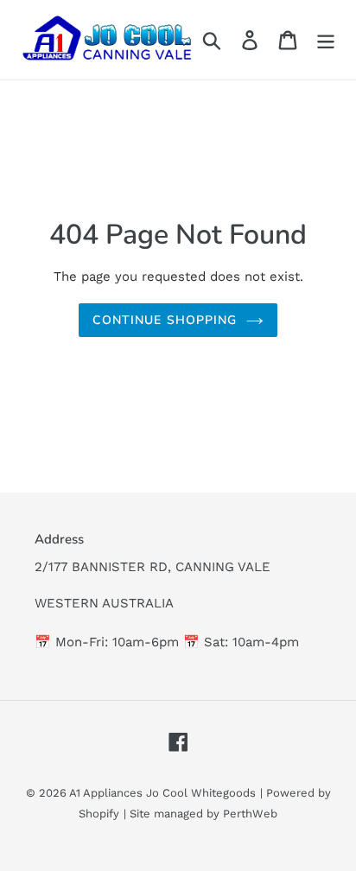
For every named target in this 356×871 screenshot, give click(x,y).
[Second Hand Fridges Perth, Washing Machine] (106, 40)
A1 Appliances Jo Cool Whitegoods (162, 792)
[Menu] (326, 40)
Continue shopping (164, 320)
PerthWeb (250, 813)
